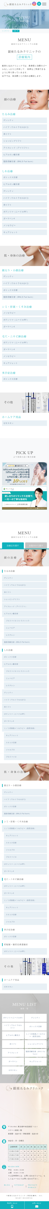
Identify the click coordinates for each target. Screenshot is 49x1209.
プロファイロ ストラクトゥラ (18, 621)
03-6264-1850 (13, 1167)
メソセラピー (9, 225)
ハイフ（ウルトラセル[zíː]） (16, 127)
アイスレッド (13, 1053)
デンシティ (8, 120)
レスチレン (10, 635)
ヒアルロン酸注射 (11, 154)
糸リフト (7, 134)
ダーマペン (13, 1062)
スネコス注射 (11, 742)
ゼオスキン (8, 423)
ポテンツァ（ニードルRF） (16, 212)
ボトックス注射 (10, 177)
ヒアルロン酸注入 (13, 1035)
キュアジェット (10, 232)
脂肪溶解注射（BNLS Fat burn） (18, 161)
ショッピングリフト (12, 141)
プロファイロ (11, 757)
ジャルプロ (10, 750)
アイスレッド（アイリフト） (16, 148)
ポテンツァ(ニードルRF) (13, 1018)
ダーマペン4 (9, 218)
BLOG (7, 1185)
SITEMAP (19, 1185)
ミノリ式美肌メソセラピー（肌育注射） (20, 728)
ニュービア (10, 628)
